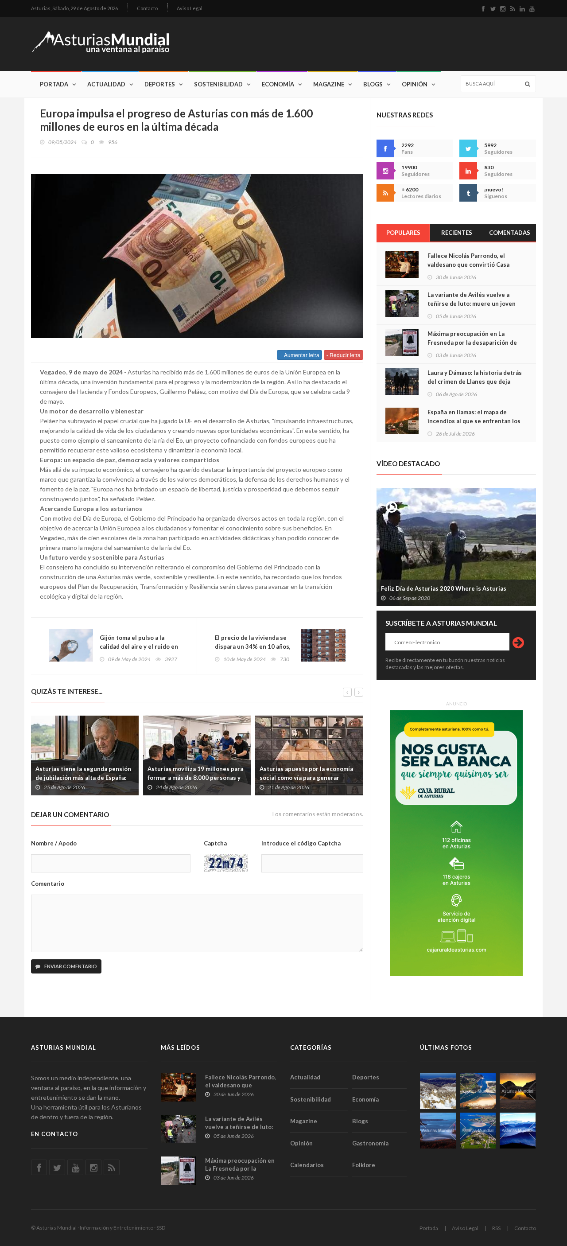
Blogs (373, 84)
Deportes (159, 84)
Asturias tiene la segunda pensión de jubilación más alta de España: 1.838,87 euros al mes (83, 777)
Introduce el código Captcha (301, 843)
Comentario (47, 883)
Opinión (414, 84)
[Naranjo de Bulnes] (438, 1091)
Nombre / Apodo (54, 843)
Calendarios (307, 1164)
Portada (54, 84)
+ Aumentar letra (299, 354)
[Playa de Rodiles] (478, 1091)
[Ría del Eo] (478, 1131)
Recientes (456, 232)
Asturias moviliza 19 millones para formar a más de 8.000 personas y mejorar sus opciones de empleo (195, 777)
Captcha (215, 843)
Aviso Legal (189, 8)
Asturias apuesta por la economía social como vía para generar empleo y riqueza (306, 777)
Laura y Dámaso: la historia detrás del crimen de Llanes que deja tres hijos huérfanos (474, 381)
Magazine (328, 84)
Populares (403, 232)
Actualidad (106, 84)
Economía (278, 84)
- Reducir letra (343, 354)
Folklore (363, 1164)
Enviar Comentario (70, 966)
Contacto (147, 8)
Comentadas (509, 232)
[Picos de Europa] (518, 1131)
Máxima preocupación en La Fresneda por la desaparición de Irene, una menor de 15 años (472, 342)
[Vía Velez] (438, 1131)
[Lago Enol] (518, 1091)
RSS (496, 1228)
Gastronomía (370, 1143)
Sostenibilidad (218, 84)
